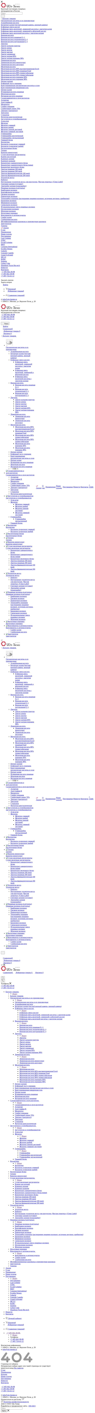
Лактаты (22, 1038)
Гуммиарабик (24, 1153)
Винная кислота (25, 1025)
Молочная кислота (26, 1069)
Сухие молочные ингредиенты (27, 1182)
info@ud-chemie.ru (10, 299)
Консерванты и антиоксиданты (27, 1255)
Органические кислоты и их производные (31, 1002)
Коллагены (19, 1165)
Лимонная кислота (26, 1059)
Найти (4, 1411)
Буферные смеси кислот (28, 1013)
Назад (15, 994)
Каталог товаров (16, 996)
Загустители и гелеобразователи (27, 1130)
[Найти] (3, 16)
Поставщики (15, 1281)
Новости (4, 1381)
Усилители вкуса (21, 1209)
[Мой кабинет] (2, 956)
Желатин (22, 1138)
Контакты (5, 1383)
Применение (6, 1372)
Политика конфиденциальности (16, 1402)
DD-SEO (32, 1406)
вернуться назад (7, 1368)
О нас (3, 1370)
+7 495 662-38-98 (8, 272)
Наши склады (6, 1376)
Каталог (4, 1374)
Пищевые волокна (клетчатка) (27, 1224)
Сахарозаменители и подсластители (29, 1105)
